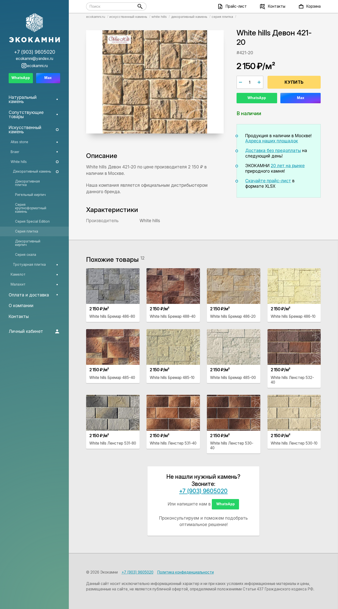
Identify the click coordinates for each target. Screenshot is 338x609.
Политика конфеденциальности (185, 572)
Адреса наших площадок (271, 140)
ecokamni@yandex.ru (34, 58)
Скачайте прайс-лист (268, 180)
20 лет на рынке (288, 165)
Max (300, 98)
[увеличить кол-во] (259, 82)
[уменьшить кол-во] (241, 82)
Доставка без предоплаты (273, 150)
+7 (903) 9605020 (203, 491)
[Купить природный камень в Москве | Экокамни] (34, 28)
